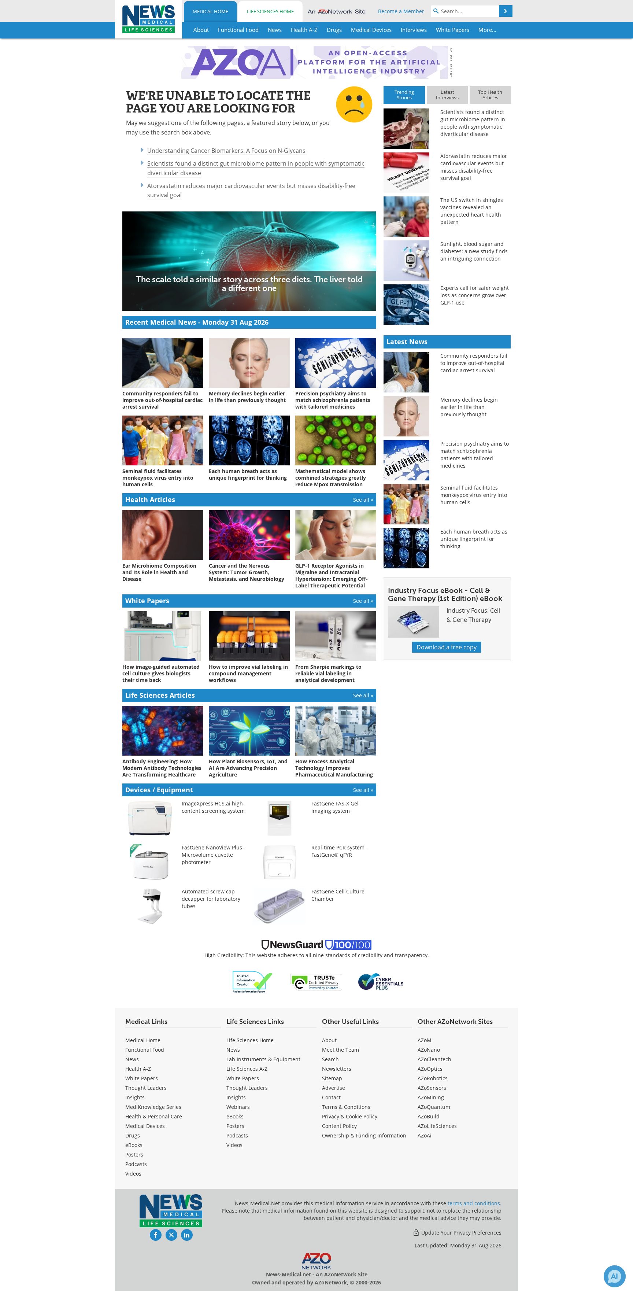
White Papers (141, 1078)
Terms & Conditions (346, 1106)
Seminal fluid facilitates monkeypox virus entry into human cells (473, 495)
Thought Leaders (146, 1087)
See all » (363, 499)
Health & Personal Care (153, 1116)
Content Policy (339, 1125)
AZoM (425, 1040)
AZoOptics (430, 1068)
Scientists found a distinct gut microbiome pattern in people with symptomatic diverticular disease (472, 122)
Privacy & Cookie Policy (349, 1116)
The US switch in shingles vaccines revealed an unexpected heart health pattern (471, 210)
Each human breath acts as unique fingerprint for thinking (473, 539)
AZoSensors (432, 1087)
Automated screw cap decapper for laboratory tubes (211, 899)
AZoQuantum (434, 1106)
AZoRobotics (433, 1078)
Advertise (333, 1087)
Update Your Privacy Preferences (460, 1232)
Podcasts (136, 1164)
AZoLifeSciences (437, 1125)
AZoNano (429, 1049)
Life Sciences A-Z (246, 1068)
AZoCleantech (434, 1059)
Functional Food (144, 1049)
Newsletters (336, 1068)
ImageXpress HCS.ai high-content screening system (213, 807)
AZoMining (431, 1097)
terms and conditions (474, 1203)
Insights (135, 1097)
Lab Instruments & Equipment (263, 1059)
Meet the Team (340, 1049)
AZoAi (425, 1135)
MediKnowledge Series (153, 1106)
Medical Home (210, 11)
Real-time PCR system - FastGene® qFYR (339, 851)
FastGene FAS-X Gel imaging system (335, 807)
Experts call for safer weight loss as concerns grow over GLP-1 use (474, 295)
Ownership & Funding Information (364, 1135)
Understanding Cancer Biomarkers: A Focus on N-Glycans (226, 151)
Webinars (238, 1106)
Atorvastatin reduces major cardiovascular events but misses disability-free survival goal (473, 166)
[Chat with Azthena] (615, 1276)
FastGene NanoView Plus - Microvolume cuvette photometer (213, 855)
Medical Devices (145, 1125)
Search (330, 1059)
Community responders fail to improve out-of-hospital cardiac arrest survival (473, 363)
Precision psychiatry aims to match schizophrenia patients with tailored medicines (474, 454)
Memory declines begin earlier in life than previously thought (469, 407)
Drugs (132, 1135)
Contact (331, 1097)
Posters (134, 1154)
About (329, 1040)
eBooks (133, 1144)
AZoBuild (429, 1116)
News (132, 1059)
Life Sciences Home (270, 11)
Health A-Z (138, 1068)
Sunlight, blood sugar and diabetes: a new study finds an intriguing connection (474, 251)
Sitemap (332, 1078)
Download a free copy (447, 647)
